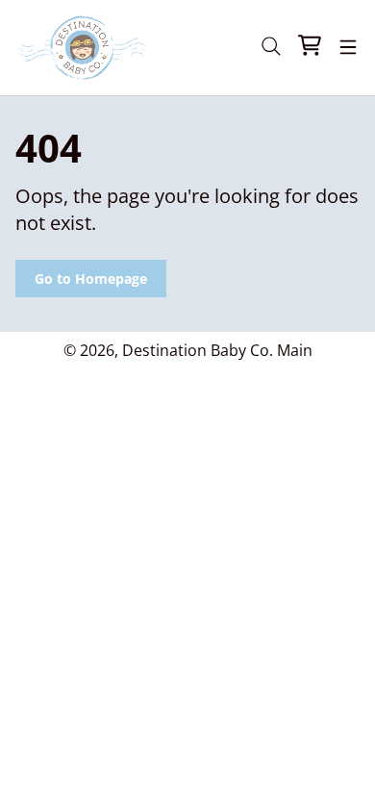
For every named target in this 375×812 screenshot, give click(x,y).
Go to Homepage (91, 278)
